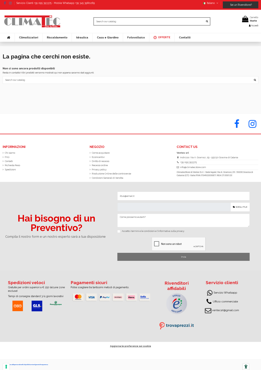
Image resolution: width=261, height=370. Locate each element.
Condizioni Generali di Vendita (107, 178)
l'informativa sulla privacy (170, 231)
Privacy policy (99, 169)
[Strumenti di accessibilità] (246, 366)
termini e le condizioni (143, 231)
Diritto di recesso (100, 161)
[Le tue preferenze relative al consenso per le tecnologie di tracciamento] (6, 366)
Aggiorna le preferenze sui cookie (130, 346)
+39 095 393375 (188, 162)
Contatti (9, 161)
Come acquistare (101, 152)
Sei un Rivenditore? (240, 4)
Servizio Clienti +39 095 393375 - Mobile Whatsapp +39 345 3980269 (55, 3)
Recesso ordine (100, 165)
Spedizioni (10, 169)
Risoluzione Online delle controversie (111, 173)
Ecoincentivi (98, 157)
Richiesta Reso (12, 165)
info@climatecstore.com (193, 167)
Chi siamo (10, 152)
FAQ (7, 157)
